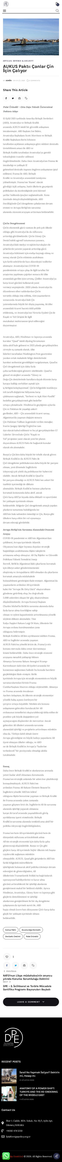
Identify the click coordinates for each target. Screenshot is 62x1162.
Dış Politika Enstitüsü (12, 1156)
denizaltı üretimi (12, 936)
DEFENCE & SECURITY (23, 61)
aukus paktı (10, 930)
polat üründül (32, 936)
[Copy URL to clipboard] (26, 98)
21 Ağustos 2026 (27, 1080)
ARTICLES (7, 61)
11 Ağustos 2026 (27, 1099)
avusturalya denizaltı (31, 930)
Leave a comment (29, 1002)
